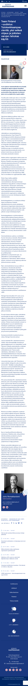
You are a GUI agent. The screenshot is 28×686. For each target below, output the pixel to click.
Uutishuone (10, 12)
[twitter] (13, 523)
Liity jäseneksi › (14, 624)
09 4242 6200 (15, 661)
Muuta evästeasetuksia (21, 679)
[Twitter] (4, 507)
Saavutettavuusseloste (9, 677)
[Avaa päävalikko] (25, 5)
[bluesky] (18, 523)
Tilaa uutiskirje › (14, 613)
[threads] (21, 523)
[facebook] (11, 523)
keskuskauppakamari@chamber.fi (15, 663)
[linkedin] (16, 523)
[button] (24, 1)
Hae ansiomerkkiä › (14, 635)
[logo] (8, 5)
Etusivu (3, 12)
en (6, 1)
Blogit (17, 12)
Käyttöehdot (13, 679)
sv (9, 1)
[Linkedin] (7, 507)
